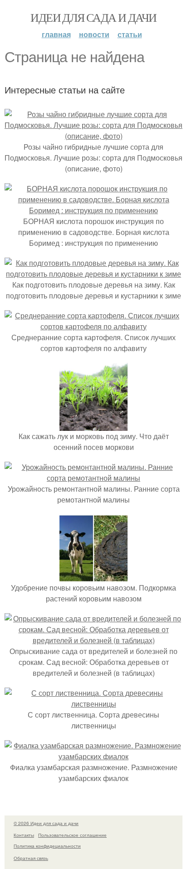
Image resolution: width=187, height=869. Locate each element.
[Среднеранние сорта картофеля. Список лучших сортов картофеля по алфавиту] (93, 326)
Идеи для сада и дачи (93, 17)
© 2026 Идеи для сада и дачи (46, 823)
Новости (94, 34)
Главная (56, 34)
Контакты (24, 835)
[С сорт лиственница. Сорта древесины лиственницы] (93, 703)
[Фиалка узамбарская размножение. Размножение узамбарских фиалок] (93, 756)
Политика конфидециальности (47, 846)
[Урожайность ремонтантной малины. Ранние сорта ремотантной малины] (93, 478)
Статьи (130, 34)
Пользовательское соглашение (72, 835)
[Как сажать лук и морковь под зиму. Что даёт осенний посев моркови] (93, 425)
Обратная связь (31, 858)
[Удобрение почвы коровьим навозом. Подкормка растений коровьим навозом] (93, 576)
